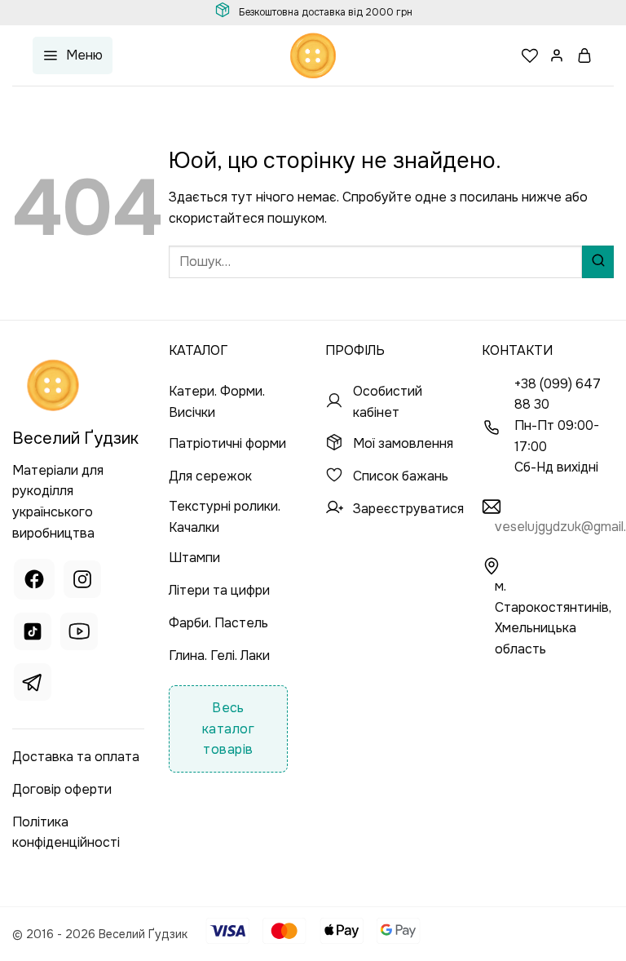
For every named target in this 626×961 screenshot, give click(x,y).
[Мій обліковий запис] (557, 55)
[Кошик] (585, 55)
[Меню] (72, 56)
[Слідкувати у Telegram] (32, 685)
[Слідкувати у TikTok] (32, 633)
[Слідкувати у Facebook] (34, 581)
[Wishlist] (530, 55)
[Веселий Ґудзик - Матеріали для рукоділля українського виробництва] (313, 55)
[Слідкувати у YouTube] (79, 633)
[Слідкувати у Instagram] (82, 581)
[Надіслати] (598, 261)
